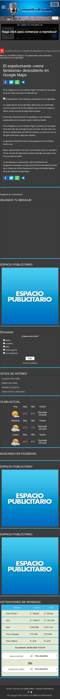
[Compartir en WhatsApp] (17, 82)
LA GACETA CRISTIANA (11, 379)
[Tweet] (11, 82)
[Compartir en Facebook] (5, 82)
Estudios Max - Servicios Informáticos (39, 689)
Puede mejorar (11, 350)
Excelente (9, 343)
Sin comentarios (11, 353)
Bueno (7, 340)
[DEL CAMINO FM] (30, 10)
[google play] (31, 692)
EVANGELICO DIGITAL (10, 387)
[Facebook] (28, 692)
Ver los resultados (30, 363)
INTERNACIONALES (16, 56)
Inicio (4, 56)
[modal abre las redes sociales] (23, 82)
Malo (7, 347)
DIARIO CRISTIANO (10, 383)
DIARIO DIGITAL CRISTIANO (13, 392)
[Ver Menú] (3, 7)
